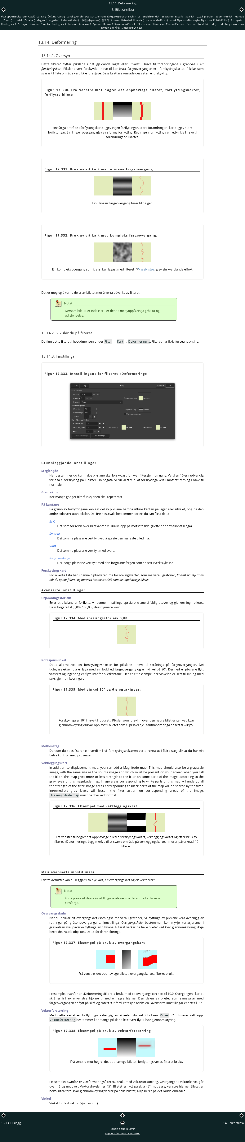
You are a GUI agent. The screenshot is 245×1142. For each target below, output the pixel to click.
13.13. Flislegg (11, 1123)
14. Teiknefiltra (233, 1123)
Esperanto (168, 16)
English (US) (134, 16)
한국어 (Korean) (110, 20)
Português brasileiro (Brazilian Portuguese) (41, 24)
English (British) (151, 16)
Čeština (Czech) (56, 16)
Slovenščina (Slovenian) (151, 24)
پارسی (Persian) (205, 16)
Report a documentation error (122, 1133)
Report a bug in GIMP (122, 1128)
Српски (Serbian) (175, 24)
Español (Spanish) (185, 16)
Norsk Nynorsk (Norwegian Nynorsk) (191, 20)
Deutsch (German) (95, 16)
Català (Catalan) (37, 16)
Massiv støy (146, 269)
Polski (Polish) (221, 20)
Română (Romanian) (79, 24)
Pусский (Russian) (102, 24)
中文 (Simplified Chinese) (129, 27)
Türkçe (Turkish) (218, 24)
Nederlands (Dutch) (157, 20)
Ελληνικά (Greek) (117, 16)
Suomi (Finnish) (224, 16)
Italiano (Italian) (70, 20)
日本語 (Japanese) (90, 20)
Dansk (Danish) (74, 16)
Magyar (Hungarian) (48, 20)
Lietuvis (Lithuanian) (132, 20)
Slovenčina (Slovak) (125, 24)
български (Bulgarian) (14, 16)
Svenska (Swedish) (197, 24)
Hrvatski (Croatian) (24, 20)
